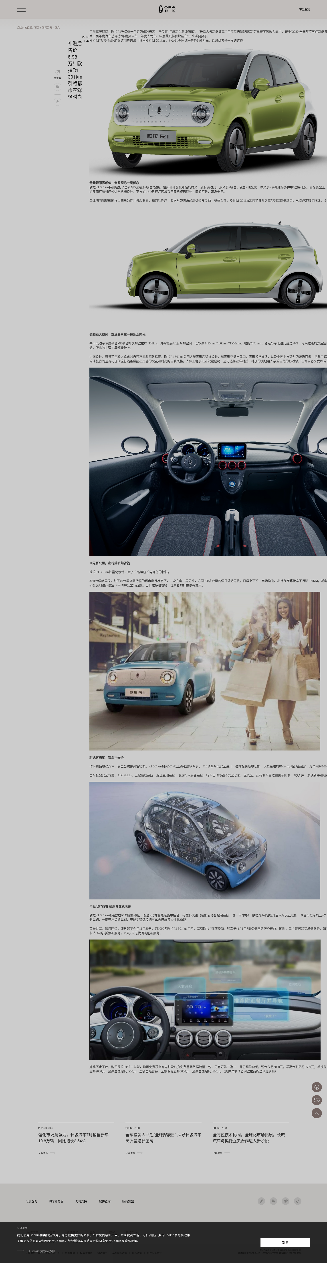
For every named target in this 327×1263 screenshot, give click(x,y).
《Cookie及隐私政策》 (42, 1251)
